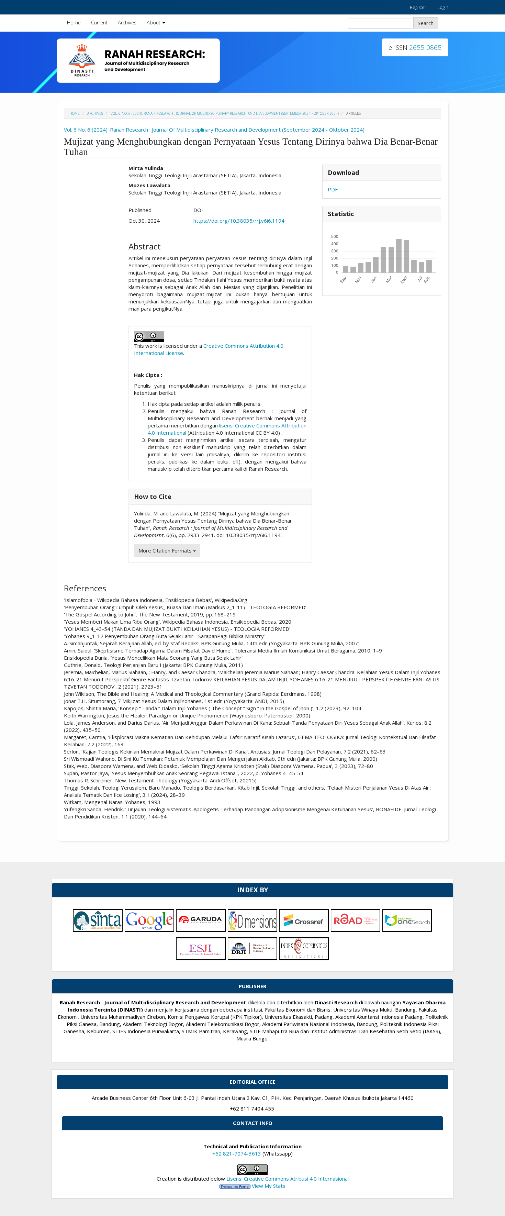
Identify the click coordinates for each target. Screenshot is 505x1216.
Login (442, 7)
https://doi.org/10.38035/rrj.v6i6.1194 (238, 220)
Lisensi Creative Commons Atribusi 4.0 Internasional (287, 1178)
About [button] (154, 22)
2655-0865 (425, 47)
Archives (127, 22)
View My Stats (268, 1185)
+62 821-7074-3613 (236, 1153)
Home (74, 22)
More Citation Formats (165, 550)
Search (426, 23)
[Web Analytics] (235, 1185)
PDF (333, 189)
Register (418, 7)
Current (99, 22)
